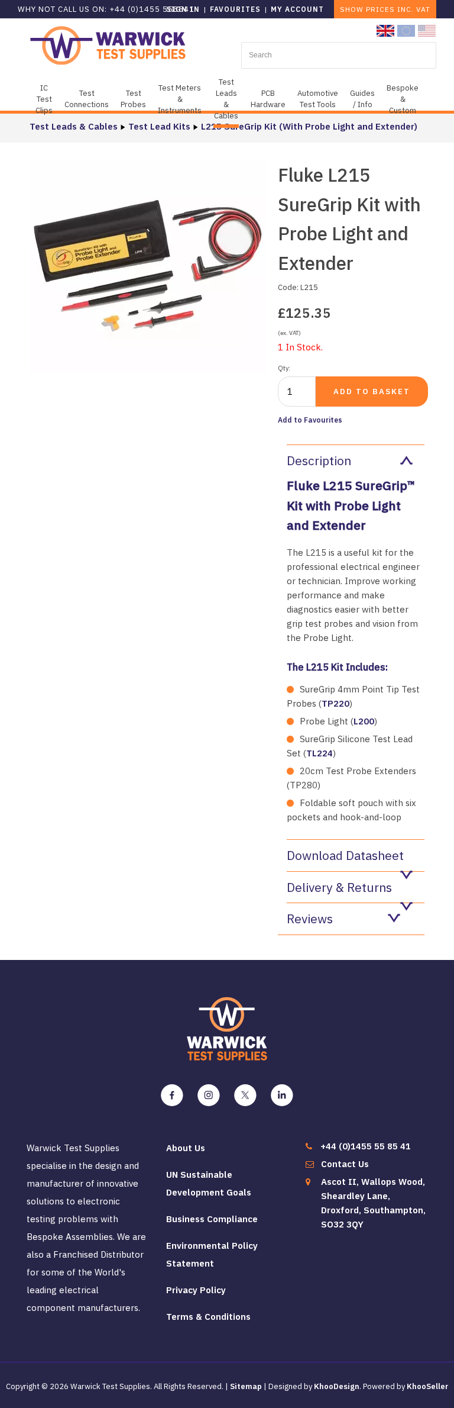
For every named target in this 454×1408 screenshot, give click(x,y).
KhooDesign (336, 1386)
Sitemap (246, 1386)
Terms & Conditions (208, 1316)
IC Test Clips (44, 99)
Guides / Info (362, 98)
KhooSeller (428, 1386)
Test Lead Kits (159, 126)
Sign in (183, 9)
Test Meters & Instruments (180, 99)
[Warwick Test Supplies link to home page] (108, 44)
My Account (297, 9)
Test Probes (133, 98)
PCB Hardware (268, 98)
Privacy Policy (196, 1290)
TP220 (335, 703)
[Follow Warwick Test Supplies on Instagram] (208, 1095)
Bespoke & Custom (403, 99)
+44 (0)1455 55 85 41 (365, 1146)
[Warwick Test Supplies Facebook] (172, 1095)
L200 (364, 721)
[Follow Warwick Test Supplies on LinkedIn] (282, 1095)
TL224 (319, 753)
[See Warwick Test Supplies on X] (245, 1095)
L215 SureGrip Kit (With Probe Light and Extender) (309, 126)
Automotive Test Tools (317, 98)
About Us (185, 1148)
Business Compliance (212, 1219)
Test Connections (86, 98)
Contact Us (345, 1163)
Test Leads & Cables (226, 99)
